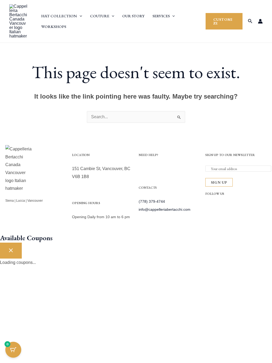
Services (161, 15)
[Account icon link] (260, 21)
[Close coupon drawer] (11, 251)
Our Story (133, 15)
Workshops (53, 26)
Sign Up (219, 182)
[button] (79, 15)
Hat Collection (59, 15)
